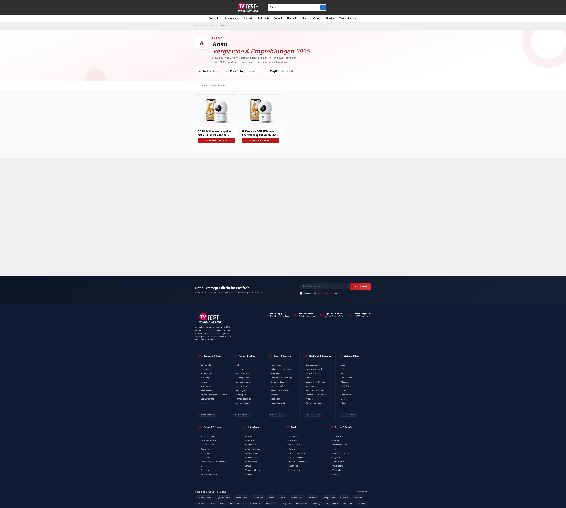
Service (330, 18)
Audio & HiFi (311, 386)
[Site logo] (248, 7)
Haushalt (292, 18)
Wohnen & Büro (351, 356)
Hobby (239, 365)
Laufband (358, 498)
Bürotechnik (346, 395)
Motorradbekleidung (253, 453)
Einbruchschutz (207, 399)
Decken (344, 399)
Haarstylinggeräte (278, 403)
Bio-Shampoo (302, 503)
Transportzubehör (252, 470)
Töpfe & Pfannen (208, 453)
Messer (204, 466)
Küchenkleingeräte (209, 436)
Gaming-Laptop (297, 498)
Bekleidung (293, 440)
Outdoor (239, 369)
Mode (305, 18)
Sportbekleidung (243, 382)
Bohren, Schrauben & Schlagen (214, 395)
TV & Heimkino (312, 373)
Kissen (344, 403)
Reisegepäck (241, 386)
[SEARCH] (323, 7)
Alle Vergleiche (362, 492)
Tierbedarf (275, 399)
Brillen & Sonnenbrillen (298, 453)
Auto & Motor (231, 18)
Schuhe (291, 449)
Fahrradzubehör (242, 373)
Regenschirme (294, 470)
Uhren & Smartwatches (298, 461)
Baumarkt (214, 18)
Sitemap (336, 474)
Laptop (271, 498)
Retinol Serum (241, 498)
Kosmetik (275, 395)
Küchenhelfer (206, 449)
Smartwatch (271, 503)
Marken (213, 25)
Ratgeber (336, 457)
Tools (334, 449)
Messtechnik (206, 403)
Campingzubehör (243, 377)
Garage (248, 466)
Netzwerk (310, 399)
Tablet (282, 498)
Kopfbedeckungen (296, 457)
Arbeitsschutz (207, 386)
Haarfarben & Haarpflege (281, 377)
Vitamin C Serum (204, 498)
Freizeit (278, 18)
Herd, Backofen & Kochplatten (214, 461)
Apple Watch (255, 503)
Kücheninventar (207, 445)
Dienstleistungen (339, 445)
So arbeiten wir (338, 461)
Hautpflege (275, 373)
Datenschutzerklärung (326, 293)
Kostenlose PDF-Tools (342, 453)
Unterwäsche (294, 445)
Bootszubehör (251, 461)
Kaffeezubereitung (209, 474)
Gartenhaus (362, 503)
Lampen (344, 390)
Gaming (309, 377)
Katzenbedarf (277, 386)
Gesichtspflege (277, 382)
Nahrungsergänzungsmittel (282, 369)
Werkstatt (205, 369)
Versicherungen (339, 436)
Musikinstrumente (243, 403)
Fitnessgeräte (241, 390)
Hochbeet (347, 503)
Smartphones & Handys (316, 395)
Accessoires (293, 436)
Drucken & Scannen (314, 403)
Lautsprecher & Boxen (315, 382)
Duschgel (317, 503)
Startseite (200, 25)
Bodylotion (286, 503)
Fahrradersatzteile (243, 399)
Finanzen (336, 440)
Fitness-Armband (237, 503)
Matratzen (345, 382)
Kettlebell (201, 503)
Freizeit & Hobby (247, 356)
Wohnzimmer (346, 373)
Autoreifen (249, 474)
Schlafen (345, 386)
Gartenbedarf (206, 365)
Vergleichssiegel (348, 18)
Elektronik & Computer (320, 356)
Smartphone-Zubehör (315, 390)
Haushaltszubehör (208, 440)
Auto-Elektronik (251, 445)
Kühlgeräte (205, 457)
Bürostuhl (344, 498)
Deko (343, 369)
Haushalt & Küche (212, 427)
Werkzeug (205, 377)
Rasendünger (332, 503)
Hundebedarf (276, 365)
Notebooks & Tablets (315, 369)
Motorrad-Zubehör (252, 449)
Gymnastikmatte (217, 503)
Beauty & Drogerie (282, 356)
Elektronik (263, 18)
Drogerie (248, 18)
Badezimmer (346, 377)
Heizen (204, 382)
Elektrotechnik (207, 390)
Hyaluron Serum (223, 498)
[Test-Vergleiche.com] (210, 318)
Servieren (205, 470)
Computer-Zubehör (314, 365)
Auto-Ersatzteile (251, 457)
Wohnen (317, 18)
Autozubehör (250, 436)
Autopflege (249, 440)
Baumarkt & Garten (213, 356)
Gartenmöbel (206, 373)
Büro (343, 365)
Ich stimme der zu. (321, 293)
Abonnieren (360, 286)
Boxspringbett (329, 498)
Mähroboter (258, 498)
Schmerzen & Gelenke (280, 390)
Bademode (293, 466)
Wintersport (241, 395)
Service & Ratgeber (344, 427)
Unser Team (337, 466)
